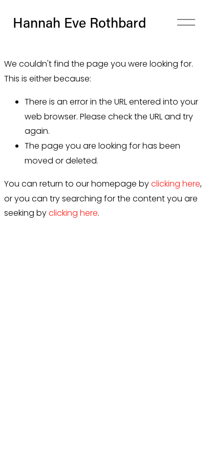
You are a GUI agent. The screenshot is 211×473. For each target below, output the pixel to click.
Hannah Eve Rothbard (79, 22)
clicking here (175, 184)
